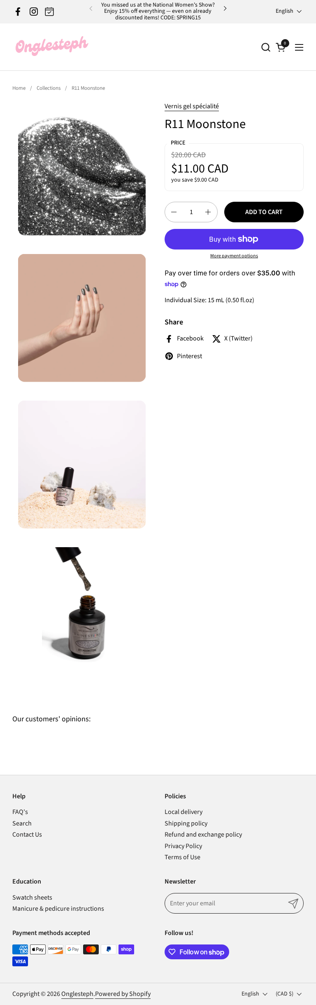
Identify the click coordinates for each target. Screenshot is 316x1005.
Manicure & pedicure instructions (58, 908)
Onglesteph (77, 993)
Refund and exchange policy (203, 834)
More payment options (234, 256)
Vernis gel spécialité (192, 106)
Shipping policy (186, 823)
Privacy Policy (183, 846)
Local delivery (183, 811)
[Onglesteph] (51, 47)
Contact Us (27, 834)
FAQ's (20, 811)
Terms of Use (182, 857)
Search (22, 823)
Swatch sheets (32, 897)
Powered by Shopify (123, 993)
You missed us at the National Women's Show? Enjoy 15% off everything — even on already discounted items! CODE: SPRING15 (158, 11)
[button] (265, 47)
